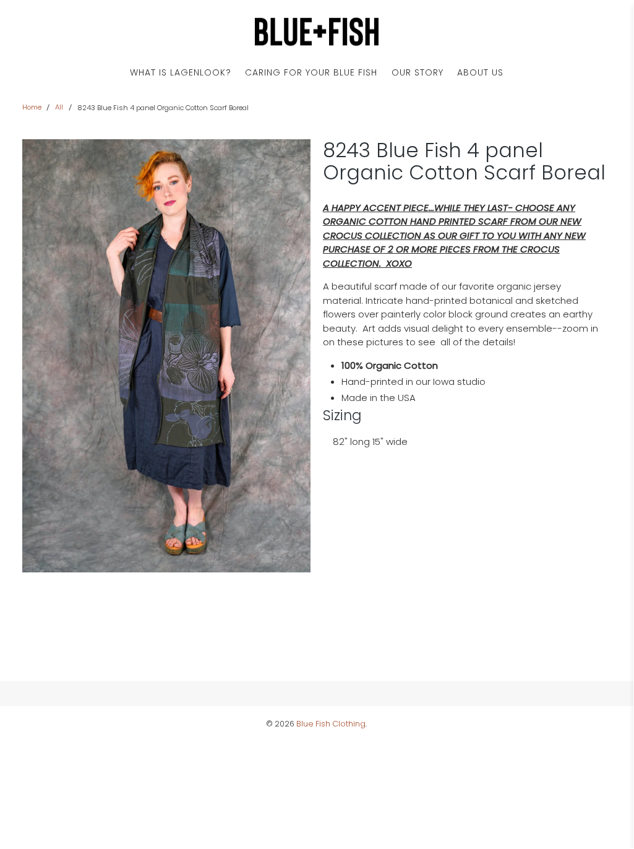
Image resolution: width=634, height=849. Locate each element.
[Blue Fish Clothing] (317, 32)
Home (31, 107)
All (59, 107)
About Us (480, 72)
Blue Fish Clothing (331, 723)
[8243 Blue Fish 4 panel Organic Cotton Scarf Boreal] (166, 355)
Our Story (417, 72)
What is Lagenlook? (180, 72)
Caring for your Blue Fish (311, 72)
